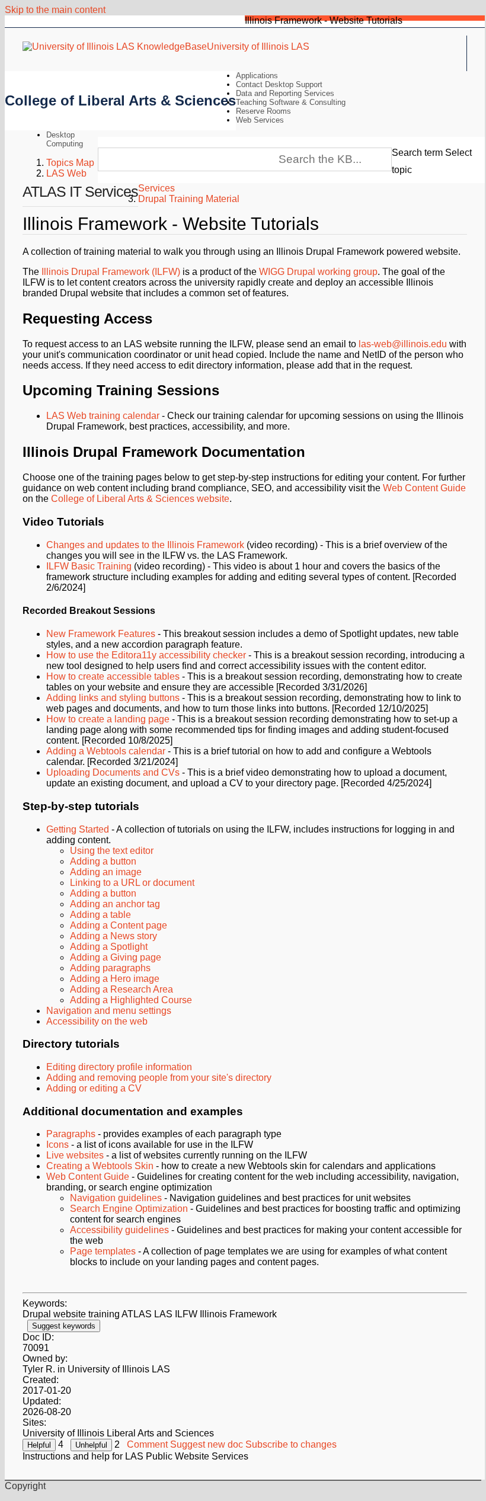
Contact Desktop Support (279, 84)
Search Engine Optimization (129, 1209)
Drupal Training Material (188, 199)
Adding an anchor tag (115, 904)
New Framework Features (100, 634)
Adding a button (103, 861)
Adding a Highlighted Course (131, 1000)
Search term (417, 153)
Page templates (103, 1251)
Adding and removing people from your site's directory (158, 1078)
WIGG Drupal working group (318, 272)
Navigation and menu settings (108, 1011)
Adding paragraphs (110, 968)
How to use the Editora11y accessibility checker (146, 655)
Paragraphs (70, 1134)
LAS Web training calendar (102, 416)
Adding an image (106, 872)
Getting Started (77, 829)
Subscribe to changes (291, 1444)
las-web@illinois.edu (403, 344)
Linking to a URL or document (132, 883)
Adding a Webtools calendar (105, 751)
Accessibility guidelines (119, 1230)
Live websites (75, 1155)
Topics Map (70, 163)
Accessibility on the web (97, 1021)
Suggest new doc (206, 1444)
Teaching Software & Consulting (291, 102)
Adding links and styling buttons (113, 698)
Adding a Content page (118, 925)
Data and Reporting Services (285, 93)
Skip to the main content (55, 10)
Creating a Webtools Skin (100, 1166)
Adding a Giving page (115, 957)
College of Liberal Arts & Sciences (120, 100)
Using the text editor (112, 851)
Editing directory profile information (119, 1067)
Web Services (260, 120)
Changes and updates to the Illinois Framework (145, 545)
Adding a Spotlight (109, 947)
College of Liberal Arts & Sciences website (140, 499)
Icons (57, 1145)
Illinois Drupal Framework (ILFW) (110, 272)
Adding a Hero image (114, 979)
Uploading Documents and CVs (113, 772)
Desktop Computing (64, 139)
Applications (257, 75)
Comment (147, 1444)
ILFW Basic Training (89, 566)
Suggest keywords (63, 1325)
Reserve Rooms (263, 111)
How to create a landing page (108, 719)
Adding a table (100, 915)
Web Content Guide (424, 488)
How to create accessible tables (113, 676)
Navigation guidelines (116, 1198)
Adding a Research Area (121, 989)
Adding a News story (113, 936)
